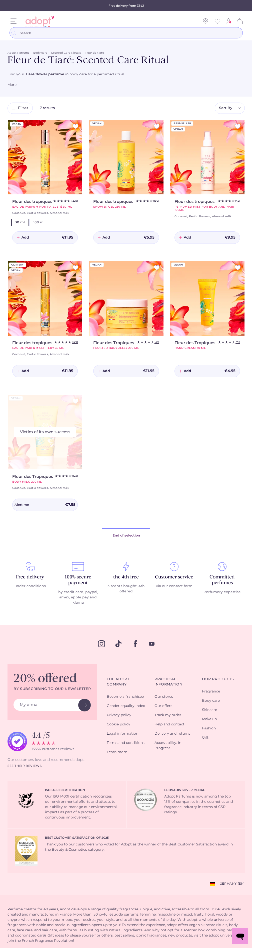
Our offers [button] (163, 706)
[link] (228, 21)
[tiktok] (118, 643)
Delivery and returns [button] (172, 733)
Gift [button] (205, 737)
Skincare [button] (209, 710)
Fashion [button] (209, 728)
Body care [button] (211, 700)
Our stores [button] (163, 696)
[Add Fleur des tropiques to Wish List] (75, 126)
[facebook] (135, 643)
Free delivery (30, 577)
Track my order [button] (167, 715)
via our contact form (174, 586)
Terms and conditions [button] (125, 743)
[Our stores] (205, 21)
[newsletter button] (84, 705)
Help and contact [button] (169, 724)
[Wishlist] (217, 21)
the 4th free (126, 577)
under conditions (30, 586)
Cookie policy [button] (118, 724)
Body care (40, 52)
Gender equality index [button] (126, 706)
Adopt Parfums (19, 52)
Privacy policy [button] (119, 715)
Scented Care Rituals (66, 52)
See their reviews (25, 765)
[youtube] (152, 644)
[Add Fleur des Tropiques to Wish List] (157, 267)
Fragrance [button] (211, 691)
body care (78, 74)
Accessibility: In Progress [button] (167, 745)
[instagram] (101, 643)
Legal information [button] (122, 733)
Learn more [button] (117, 752)
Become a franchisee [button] (125, 696)
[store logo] (39, 21)
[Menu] (14, 21)
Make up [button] (209, 719)
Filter (23, 108)
